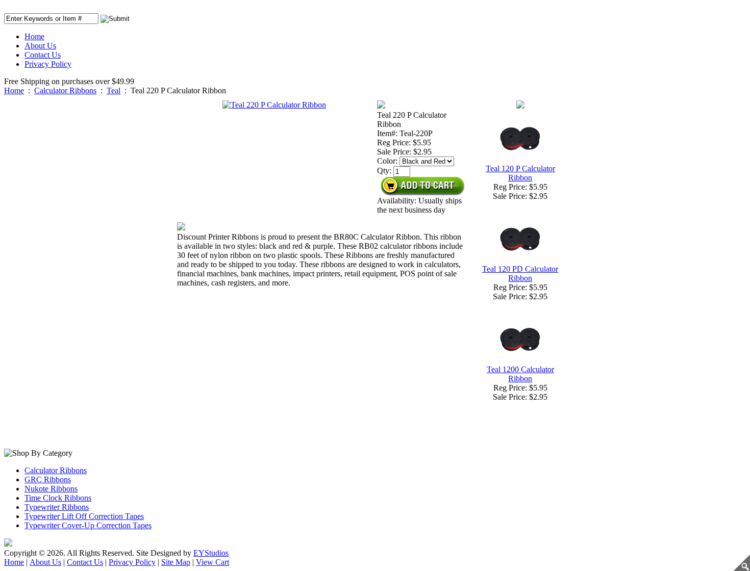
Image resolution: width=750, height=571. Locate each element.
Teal (113, 90)
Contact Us (42, 54)
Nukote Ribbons (51, 488)
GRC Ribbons (47, 479)
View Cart (212, 562)
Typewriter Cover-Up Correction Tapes (88, 525)
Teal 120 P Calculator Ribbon (520, 173)
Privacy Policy (47, 64)
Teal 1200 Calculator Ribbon (520, 374)
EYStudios (211, 553)
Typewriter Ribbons (56, 507)
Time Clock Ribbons (57, 498)
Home (34, 36)
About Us (40, 45)
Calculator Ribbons (65, 90)
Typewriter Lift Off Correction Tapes (84, 516)
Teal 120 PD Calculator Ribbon (520, 273)
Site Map (175, 562)
